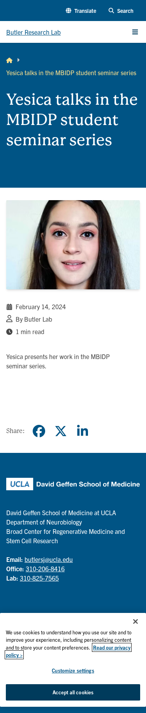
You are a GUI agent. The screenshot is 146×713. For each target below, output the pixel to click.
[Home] (9, 60)
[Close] (135, 621)
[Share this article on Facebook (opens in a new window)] (39, 431)
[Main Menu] (135, 32)
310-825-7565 (39, 578)
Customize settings (73, 670)
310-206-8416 (45, 568)
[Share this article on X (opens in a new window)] (61, 431)
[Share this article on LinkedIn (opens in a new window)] (82, 431)
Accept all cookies (73, 692)
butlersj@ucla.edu (49, 559)
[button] (81, 11)
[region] (73, 660)
